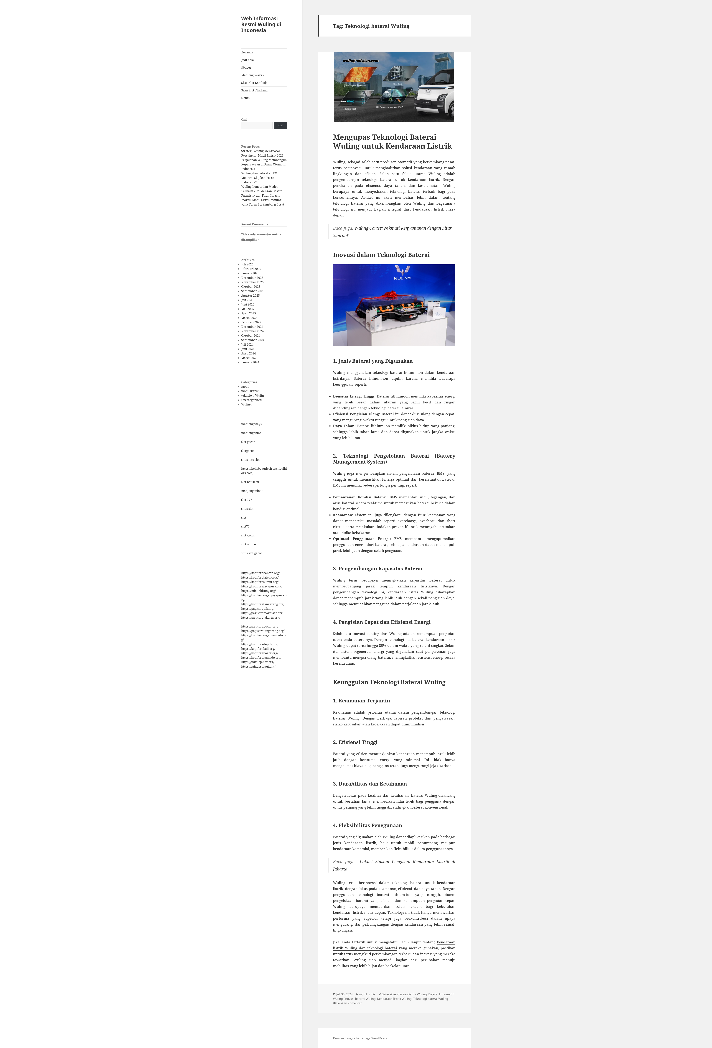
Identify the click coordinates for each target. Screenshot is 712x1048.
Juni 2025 (247, 304)
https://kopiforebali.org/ (258, 649)
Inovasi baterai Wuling (360, 999)
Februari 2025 (251, 322)
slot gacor (248, 442)
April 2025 (248, 313)
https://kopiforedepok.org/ (259, 644)
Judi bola (247, 60)
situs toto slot (250, 460)
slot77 (245, 526)
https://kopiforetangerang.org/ (262, 604)
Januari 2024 (250, 362)
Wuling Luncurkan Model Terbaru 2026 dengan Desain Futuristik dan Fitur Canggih (261, 191)
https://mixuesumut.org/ (258, 666)
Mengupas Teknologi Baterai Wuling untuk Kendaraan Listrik (392, 141)
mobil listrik (249, 391)
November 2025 (252, 282)
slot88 (245, 98)
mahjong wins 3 (252, 433)
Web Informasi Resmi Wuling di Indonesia (261, 24)
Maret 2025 (249, 318)
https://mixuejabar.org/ (257, 662)
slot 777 (246, 500)
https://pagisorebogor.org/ (259, 626)
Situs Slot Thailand (254, 90)
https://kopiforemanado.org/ (261, 658)
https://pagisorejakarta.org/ (260, 617)
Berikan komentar (349, 1003)
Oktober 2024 (250, 336)
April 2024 (248, 353)
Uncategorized (251, 400)
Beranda (247, 52)
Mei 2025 (247, 309)
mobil (245, 387)
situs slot (247, 509)
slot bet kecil (250, 482)
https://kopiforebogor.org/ (259, 653)
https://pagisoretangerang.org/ (263, 631)
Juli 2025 (247, 300)
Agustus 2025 (250, 295)
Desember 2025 (252, 278)
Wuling (246, 404)
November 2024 (252, 331)
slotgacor (247, 451)
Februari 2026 (251, 269)
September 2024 (252, 340)
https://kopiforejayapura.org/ (262, 586)
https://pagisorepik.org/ (257, 609)
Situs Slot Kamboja (254, 83)
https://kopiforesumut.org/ (260, 582)
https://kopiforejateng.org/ (260, 577)
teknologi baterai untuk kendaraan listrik (400, 179)
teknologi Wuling (253, 395)
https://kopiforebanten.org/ (260, 573)
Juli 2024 (247, 344)
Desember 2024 (252, 327)
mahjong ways (251, 424)
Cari (244, 119)
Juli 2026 (247, 264)
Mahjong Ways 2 (252, 75)
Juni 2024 (247, 349)
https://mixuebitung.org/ (258, 591)
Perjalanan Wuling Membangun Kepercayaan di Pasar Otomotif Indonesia (264, 164)
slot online (248, 544)
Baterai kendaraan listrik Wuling (404, 994)
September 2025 (252, 291)
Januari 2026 (250, 273)
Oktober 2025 (250, 287)
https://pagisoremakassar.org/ (262, 613)
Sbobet (246, 67)
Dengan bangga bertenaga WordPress (360, 1038)
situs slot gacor (251, 553)
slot (243, 517)
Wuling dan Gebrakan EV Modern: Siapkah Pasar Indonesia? (259, 177)
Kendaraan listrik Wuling (394, 999)
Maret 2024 (249, 358)
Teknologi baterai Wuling (430, 999)
